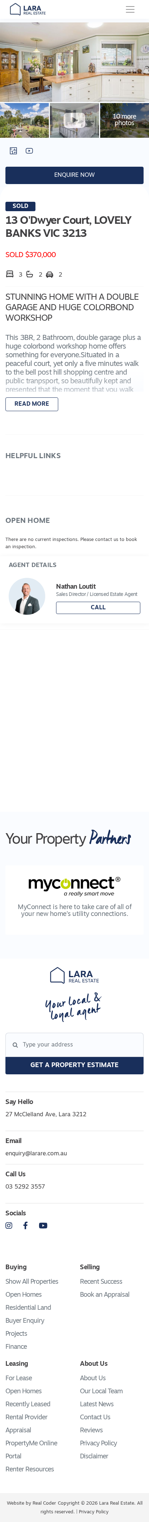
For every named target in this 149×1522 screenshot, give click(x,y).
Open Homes (23, 1295)
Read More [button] (31, 404)
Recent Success (101, 1282)
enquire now (74, 175)
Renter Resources (29, 1470)
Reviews (91, 1431)
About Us (93, 1379)
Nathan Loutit (75, 587)
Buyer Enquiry (24, 1321)
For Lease (18, 1379)
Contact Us (95, 1418)
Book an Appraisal (104, 1295)
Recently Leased (27, 1405)
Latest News (97, 1405)
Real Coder (44, 1503)
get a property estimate (74, 1065)
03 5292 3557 (25, 1187)
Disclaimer (94, 1457)
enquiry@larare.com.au (36, 1154)
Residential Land (28, 1308)
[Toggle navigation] (130, 9)
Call (98, 608)
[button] (74, 363)
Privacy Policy (98, 1444)
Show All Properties (31, 1282)
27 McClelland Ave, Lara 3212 (45, 1115)
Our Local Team (101, 1392)
